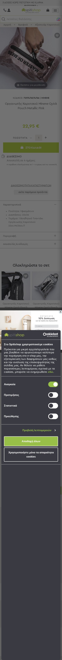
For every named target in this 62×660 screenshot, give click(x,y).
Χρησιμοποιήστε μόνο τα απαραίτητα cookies (31, 454)
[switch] (53, 395)
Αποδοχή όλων (31, 441)
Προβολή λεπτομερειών (36, 430)
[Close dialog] (60, 311)
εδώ (50, 371)
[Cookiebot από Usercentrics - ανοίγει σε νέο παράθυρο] (43, 335)
